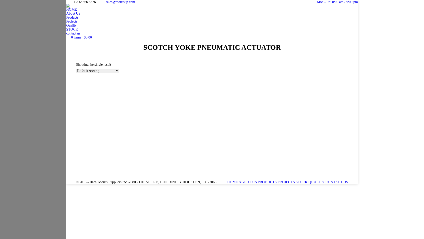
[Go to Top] (417, 232)
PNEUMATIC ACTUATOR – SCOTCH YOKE (114, 144)
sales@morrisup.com (120, 2)
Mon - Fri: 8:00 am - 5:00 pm (337, 2)
